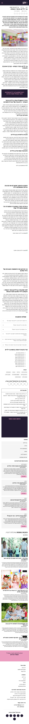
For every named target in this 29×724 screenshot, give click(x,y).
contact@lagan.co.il (19, 705)
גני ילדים (22, 7)
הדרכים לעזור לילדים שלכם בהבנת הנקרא (16, 699)
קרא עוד (23, 476)
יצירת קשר (23, 671)
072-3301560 (20, 706)
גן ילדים (23, 106)
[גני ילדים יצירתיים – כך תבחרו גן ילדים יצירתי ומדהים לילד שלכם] (14, 579)
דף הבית (24, 667)
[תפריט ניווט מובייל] (2, 2)
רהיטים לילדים (24, 464)
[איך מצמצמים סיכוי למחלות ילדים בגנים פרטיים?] (14, 612)
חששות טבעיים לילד (15, 374)
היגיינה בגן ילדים (24, 374)
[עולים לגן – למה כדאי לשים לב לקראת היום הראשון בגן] (14, 547)
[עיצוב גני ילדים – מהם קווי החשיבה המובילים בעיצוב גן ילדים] (24, 635)
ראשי (27, 7)
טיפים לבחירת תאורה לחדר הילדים (18, 692)
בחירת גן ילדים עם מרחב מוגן (19, 695)
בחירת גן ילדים (24, 372)
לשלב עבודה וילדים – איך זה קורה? (18, 697)
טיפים (25, 481)
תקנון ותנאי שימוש (22, 669)
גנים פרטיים (8, 372)
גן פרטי (14, 372)
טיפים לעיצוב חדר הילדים (20, 693)
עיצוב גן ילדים (8, 374)
